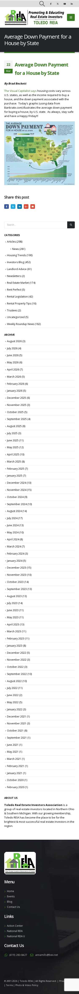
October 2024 (15, 497)
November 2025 (16, 405)
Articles (11, 241)
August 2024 (14, 511)
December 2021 (16, 716)
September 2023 (17, 589)
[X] (58, 4)
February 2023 (15, 638)
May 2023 (13, 617)
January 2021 (14, 773)
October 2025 (15, 412)
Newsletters (14, 276)
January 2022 (14, 709)
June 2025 (13, 440)
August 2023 (14, 596)
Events (11, 896)
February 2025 (15, 468)
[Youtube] (65, 4)
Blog (9, 901)
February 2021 (15, 766)
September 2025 (17, 419)
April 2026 (13, 369)
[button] (42, 3)
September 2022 (17, 674)
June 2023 (13, 610)
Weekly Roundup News (20, 324)
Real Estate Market (18, 283)
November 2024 (16, 490)
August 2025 (14, 426)
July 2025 (12, 433)
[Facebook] (51, 4)
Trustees (12, 310)
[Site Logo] (34, 17)
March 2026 (14, 376)
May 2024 (13, 532)
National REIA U (16, 936)
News (15, 249)
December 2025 (16, 398)
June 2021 (13, 745)
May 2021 (13, 752)
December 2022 (16, 653)
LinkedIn (19, 206)
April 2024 (13, 539)
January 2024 (14, 561)
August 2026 (14, 341)
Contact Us (13, 906)
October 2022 (15, 667)
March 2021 (14, 759)
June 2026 (13, 355)
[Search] (71, 224)
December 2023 (16, 567)
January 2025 (14, 475)
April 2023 (13, 624)
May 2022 (13, 702)
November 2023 (16, 575)
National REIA (15, 931)
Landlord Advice (17, 269)
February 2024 (15, 553)
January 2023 (14, 645)
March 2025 (14, 461)
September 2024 (17, 504)
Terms (9, 985)
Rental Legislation (17, 296)
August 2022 (14, 681)
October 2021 (15, 730)
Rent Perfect (14, 289)
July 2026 (12, 348)
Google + (26, 206)
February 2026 (15, 384)
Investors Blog (15, 262)
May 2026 (13, 362)
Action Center (15, 925)
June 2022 (13, 695)
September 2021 (17, 737)
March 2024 (14, 546)
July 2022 (12, 688)
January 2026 (14, 390)
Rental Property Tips (19, 303)
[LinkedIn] (72, 4)
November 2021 (16, 723)
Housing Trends (16, 255)
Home (10, 891)
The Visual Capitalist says (20, 91)
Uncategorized (16, 317)
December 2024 (16, 483)
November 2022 (16, 659)
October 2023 (15, 582)
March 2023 (14, 631)
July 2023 (12, 603)
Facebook (6, 206)
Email (32, 206)
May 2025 (13, 447)
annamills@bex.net (46, 954)
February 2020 (15, 787)
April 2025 (13, 454)
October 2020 (15, 780)
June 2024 (13, 525)
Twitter (13, 206)
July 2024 (12, 518)
